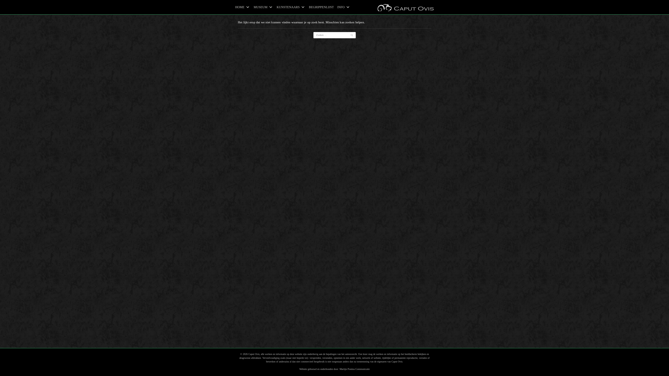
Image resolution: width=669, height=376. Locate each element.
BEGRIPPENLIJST (321, 7)
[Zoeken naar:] (334, 35)
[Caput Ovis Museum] (405, 7)
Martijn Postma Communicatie (355, 369)
